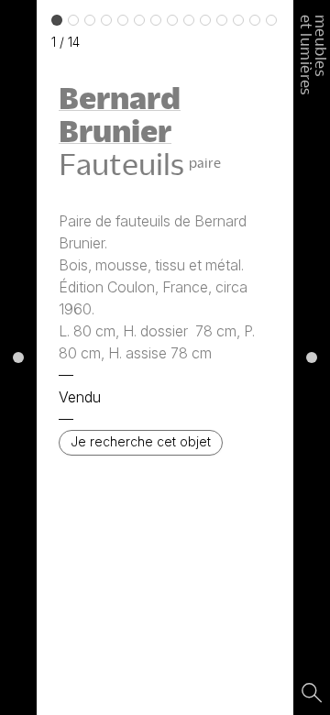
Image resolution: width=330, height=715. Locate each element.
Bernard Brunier (120, 114)
